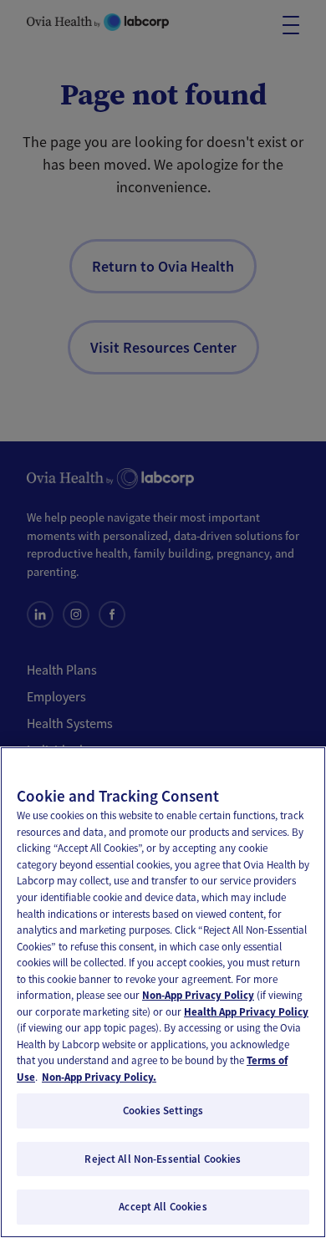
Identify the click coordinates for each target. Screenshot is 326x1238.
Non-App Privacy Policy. (99, 1077)
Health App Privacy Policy (246, 1012)
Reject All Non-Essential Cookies (162, 1159)
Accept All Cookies (162, 1207)
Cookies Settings (163, 1110)
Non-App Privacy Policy (198, 995)
